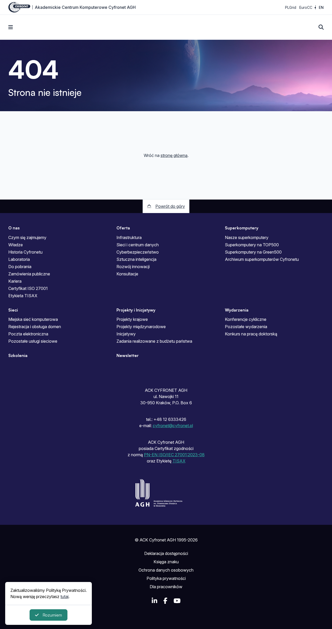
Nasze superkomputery (246, 237)
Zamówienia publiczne (29, 273)
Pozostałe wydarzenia (246, 326)
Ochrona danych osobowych (166, 570)
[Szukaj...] (321, 27)
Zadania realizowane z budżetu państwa (154, 341)
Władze (15, 244)
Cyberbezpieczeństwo (137, 252)
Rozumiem (52, 615)
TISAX (178, 461)
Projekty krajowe (132, 319)
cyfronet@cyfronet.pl (173, 425)
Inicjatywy (126, 333)
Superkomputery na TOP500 (252, 244)
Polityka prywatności (166, 578)
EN (321, 7)
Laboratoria (19, 259)
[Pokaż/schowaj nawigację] (10, 27)
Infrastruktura (129, 237)
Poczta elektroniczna (28, 333)
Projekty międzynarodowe (141, 326)
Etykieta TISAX (22, 295)
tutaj (64, 596)
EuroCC (305, 7)
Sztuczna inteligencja (136, 259)
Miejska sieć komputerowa (33, 319)
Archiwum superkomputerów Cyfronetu (262, 259)
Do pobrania (19, 266)
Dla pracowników (166, 586)
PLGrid (290, 7)
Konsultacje (127, 273)
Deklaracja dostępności (166, 553)
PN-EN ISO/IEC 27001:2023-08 (174, 454)
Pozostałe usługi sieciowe (32, 341)
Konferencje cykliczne (245, 319)
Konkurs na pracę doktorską (251, 333)
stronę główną (174, 155)
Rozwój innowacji (133, 266)
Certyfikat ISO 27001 (28, 288)
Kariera (15, 281)
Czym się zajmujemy (27, 237)
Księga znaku (166, 561)
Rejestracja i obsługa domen (34, 326)
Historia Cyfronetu (25, 252)
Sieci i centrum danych (137, 244)
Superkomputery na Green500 (253, 252)
